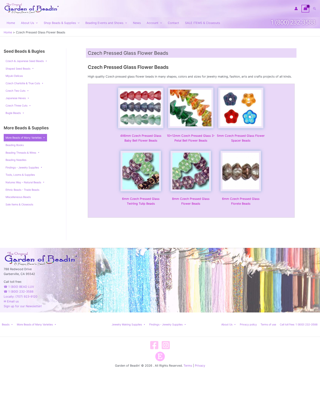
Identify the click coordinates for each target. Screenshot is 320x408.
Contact (173, 23)
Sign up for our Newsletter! (23, 306)
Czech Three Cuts (16, 105)
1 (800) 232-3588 (293, 22)
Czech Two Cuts (15, 90)
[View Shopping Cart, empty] (305, 8)
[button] (314, 8)
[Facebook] (154, 345)
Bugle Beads (13, 112)
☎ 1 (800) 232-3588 (19, 291)
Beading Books (15, 145)
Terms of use (268, 324)
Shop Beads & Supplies (60, 23)
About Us (27, 23)
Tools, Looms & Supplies (20, 174)
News (137, 23)
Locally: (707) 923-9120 (20, 296)
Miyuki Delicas (14, 75)
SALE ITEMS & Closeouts (202, 23)
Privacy (200, 365)
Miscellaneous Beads (18, 197)
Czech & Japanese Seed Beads (25, 61)
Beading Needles (16, 159)
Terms (188, 365)
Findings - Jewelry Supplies (166, 324)
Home (11, 23)
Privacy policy (248, 324)
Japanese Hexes (16, 98)
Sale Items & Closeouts (19, 204)
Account (152, 23)
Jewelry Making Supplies (127, 324)
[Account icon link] (296, 8)
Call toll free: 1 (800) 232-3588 (299, 324)
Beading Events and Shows (104, 23)
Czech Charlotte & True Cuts (23, 83)
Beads (5, 324)
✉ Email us (11, 301)
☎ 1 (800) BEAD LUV (19, 287)
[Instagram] (165, 345)
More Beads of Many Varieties (23, 137)
